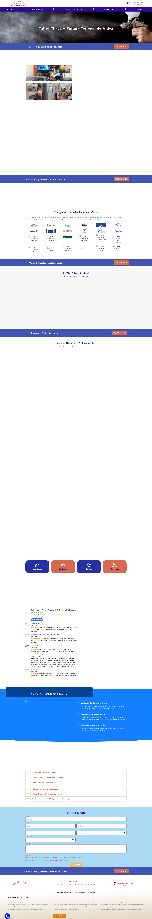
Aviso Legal (61, 892)
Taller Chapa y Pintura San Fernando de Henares (133, 909)
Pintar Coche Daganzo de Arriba (75, 902)
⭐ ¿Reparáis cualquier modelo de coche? (45, 794)
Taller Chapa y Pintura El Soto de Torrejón (107, 904)
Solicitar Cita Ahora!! (125, 884)
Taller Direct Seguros (18, 906)
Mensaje (28, 843)
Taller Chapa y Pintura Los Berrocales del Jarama (108, 906)
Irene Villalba (35, 646)
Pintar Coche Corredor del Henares (69, 904)
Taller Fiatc (14, 902)
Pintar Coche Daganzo (65, 902)
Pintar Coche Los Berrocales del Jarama (83, 904)
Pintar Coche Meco (57, 902)
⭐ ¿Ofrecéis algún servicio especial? (44, 789)
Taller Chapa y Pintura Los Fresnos (121, 904)
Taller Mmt (18, 902)
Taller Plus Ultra (18, 909)
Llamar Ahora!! (136, 2)
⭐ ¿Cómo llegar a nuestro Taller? (42, 772)
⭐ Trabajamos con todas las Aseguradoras (46, 777)
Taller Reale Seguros (25, 909)
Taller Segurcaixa (32, 909)
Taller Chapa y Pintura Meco (105, 902)
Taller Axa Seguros (31, 904)
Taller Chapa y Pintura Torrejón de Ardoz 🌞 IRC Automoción (53, 610)
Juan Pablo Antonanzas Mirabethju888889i (45, 635)
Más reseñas (52, 680)
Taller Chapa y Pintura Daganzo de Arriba (129, 902)
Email (27, 823)
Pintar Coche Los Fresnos (58, 904)
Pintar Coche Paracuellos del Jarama (60, 906)
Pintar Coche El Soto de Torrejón (87, 902)
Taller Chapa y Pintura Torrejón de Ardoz (107, 911)
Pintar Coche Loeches (71, 906)
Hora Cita (28, 837)
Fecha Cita (79, 830)
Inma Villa (34, 670)
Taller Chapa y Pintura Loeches (105, 909)
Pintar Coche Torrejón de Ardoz (73, 909)
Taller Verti (9, 902)
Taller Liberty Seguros (11, 909)
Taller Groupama (38, 904)
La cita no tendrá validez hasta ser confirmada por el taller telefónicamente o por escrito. (57, 857)
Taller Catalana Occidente (27, 906)
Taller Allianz (29, 902)
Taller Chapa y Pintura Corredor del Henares (135, 904)
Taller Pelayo (34, 906)
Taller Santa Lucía (34, 902)
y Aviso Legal (62, 860)
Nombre (28, 816)
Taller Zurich (39, 906)
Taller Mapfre (48, 902)
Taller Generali (44, 906)
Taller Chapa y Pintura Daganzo (116, 902)
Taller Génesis (23, 902)
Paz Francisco (35, 623)
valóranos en (36, 619)
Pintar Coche (37, 9)
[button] (76, 772)
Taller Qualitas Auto (41, 902)
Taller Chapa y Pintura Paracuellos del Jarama (135, 906)
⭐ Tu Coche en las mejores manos (42, 782)
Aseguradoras (109, 9)
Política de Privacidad (87, 892)
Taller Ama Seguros (45, 904)
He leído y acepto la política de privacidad (42, 860)
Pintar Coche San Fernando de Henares (60, 909)
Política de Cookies (72, 892)
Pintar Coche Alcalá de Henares (81, 906)
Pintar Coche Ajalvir (94, 904)
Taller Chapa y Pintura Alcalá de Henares (118, 909)
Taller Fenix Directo (11, 904)
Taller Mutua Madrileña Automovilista (21, 904)
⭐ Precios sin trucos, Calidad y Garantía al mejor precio (51, 799)
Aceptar (27, 855)
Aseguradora (29, 830)
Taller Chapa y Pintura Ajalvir (122, 906)
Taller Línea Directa (11, 906)
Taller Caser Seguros (39, 909)
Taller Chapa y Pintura (73, 9)
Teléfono (79, 823)
